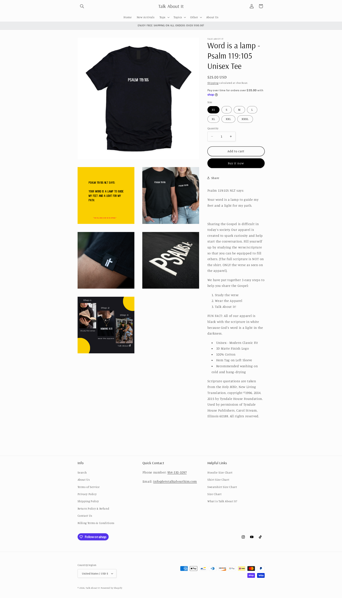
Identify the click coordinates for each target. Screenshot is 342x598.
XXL (228, 119)
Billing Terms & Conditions (96, 523)
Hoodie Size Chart (220, 472)
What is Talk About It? (222, 501)
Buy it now (236, 163)
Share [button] (215, 177)
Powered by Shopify (111, 588)
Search (82, 472)
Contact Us (85, 515)
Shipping (212, 82)
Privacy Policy (87, 494)
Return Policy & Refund (93, 508)
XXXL (245, 119)
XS (213, 109)
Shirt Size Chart (218, 479)
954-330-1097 (177, 472)
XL (213, 119)
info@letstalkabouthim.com (175, 481)
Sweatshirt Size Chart (222, 487)
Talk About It (93, 588)
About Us (84, 479)
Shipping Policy (88, 501)
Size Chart (214, 494)
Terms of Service (89, 487)
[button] (82, 6)
